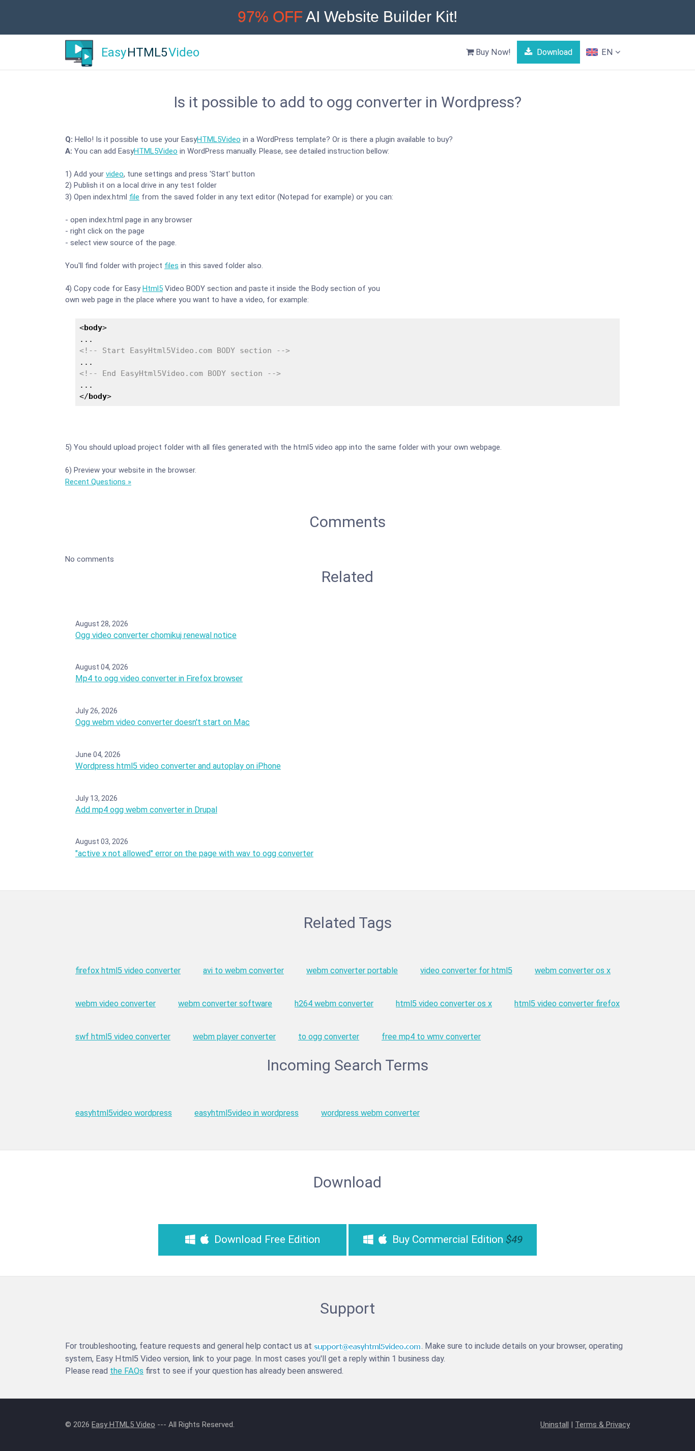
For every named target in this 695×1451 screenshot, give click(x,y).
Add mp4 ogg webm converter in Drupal (146, 810)
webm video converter (115, 1003)
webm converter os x (573, 970)
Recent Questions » (98, 481)
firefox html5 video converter (128, 970)
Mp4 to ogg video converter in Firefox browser (159, 678)
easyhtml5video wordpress (123, 1113)
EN (607, 52)
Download (553, 52)
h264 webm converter (334, 1003)
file (134, 196)
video (115, 174)
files (171, 265)
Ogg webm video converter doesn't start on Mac (162, 722)
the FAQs (126, 1371)
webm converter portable (352, 970)
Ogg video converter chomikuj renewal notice (156, 635)
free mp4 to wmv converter (431, 1036)
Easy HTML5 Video (123, 1424)
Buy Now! (492, 52)
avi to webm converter (243, 970)
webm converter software (225, 1003)
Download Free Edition (266, 1239)
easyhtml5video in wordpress (246, 1113)
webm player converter (234, 1036)
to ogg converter (328, 1036)
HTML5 (209, 139)
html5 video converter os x (444, 1003)
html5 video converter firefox (567, 1003)
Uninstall (554, 1424)
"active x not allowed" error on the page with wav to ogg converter (194, 853)
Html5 (152, 288)
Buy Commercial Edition (456, 1239)
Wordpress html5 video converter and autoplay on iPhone (178, 766)
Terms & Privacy (602, 1424)
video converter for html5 (466, 970)
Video (231, 139)
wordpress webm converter (370, 1113)
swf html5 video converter (122, 1036)
